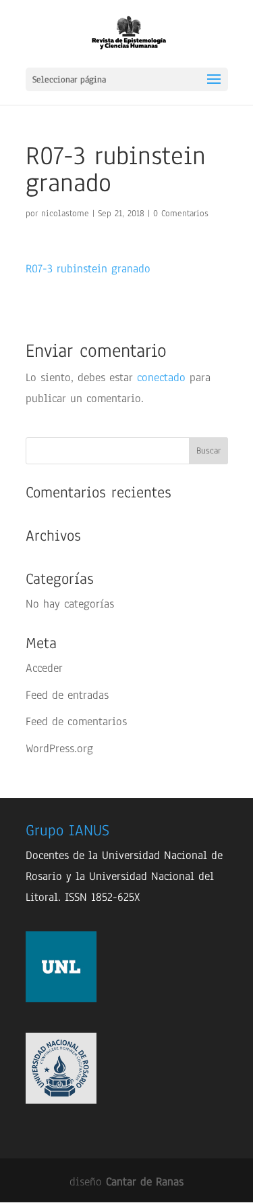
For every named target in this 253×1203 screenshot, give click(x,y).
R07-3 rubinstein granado (88, 268)
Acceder (44, 668)
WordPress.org (59, 748)
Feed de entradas (67, 695)
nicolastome (65, 213)
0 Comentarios (180, 213)
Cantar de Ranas (145, 1181)
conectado (161, 377)
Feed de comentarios (76, 721)
